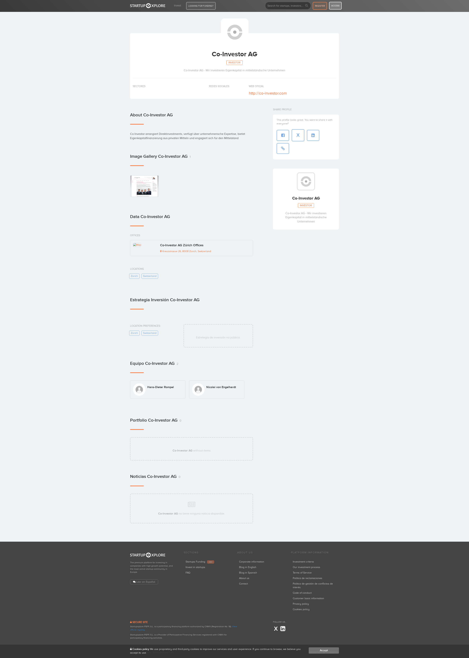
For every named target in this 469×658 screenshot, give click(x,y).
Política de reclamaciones (307, 578)
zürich (134, 276)
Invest (177, 5)
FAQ (188, 572)
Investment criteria (303, 561)
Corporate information (251, 561)
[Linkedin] (282, 629)
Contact (243, 583)
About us (244, 578)
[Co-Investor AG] (144, 186)
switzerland (149, 276)
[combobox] (288, 6)
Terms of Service (302, 572)
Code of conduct (302, 592)
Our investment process (306, 567)
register (320, 6)
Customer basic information (308, 598)
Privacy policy (301, 603)
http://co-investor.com (268, 93)
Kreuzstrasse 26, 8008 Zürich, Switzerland (186, 251)
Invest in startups (195, 567)
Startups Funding (199, 561)
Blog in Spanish (248, 572)
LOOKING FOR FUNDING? (200, 6)
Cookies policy (301, 609)
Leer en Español (145, 581)
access (335, 5)
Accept (324, 650)
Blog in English (247, 567)
